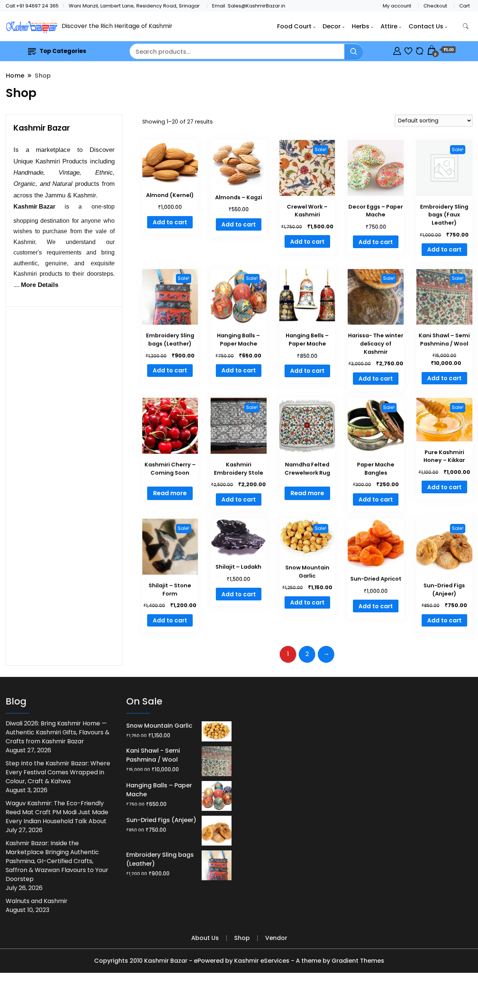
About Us (205, 938)
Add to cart (170, 222)
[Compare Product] (419, 49)
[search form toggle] (465, 26)
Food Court (294, 26)
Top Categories (63, 51)
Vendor (276, 938)
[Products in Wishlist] (408, 49)
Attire (389, 26)
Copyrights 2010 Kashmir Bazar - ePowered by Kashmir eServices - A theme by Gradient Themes (239, 960)
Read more (170, 493)
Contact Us (426, 26)
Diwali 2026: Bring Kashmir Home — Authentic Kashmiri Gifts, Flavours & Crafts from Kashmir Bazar (57, 732)
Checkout (435, 5)
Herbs (360, 26)
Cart (464, 5)
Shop (242, 938)
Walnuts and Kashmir (37, 901)
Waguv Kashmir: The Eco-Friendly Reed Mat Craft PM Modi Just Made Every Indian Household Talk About (57, 812)
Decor (332, 26)
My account (397, 5)
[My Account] (397, 49)
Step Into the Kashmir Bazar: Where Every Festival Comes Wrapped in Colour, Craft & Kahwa (58, 772)
